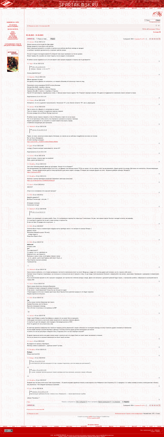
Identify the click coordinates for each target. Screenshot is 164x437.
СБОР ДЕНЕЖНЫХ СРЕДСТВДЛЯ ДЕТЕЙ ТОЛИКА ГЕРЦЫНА (13, 44)
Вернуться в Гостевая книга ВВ (35, 409)
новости (5, 8)
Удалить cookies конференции (134, 413)
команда (56, 8)
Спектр (32, 100)
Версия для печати (159, 25)
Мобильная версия (156, 25)
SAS (31, 195)
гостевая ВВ (98, 8)
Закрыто (28, 38)
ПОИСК (13, 34)
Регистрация (151, 29)
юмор (143, 8)
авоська (32, 42)
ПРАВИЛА (13, 33)
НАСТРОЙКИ (13, 36)
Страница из (139, 39)
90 (157, 39)
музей (150, 8)
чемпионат (23, 8)
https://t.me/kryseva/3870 (34, 172)
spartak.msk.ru (104, 435)
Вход (158, 29)
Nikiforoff (32, 126)
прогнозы (122, 8)
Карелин (32, 77)
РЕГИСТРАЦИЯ (13, 37)
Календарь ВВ (157, 32)
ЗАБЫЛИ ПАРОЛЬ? (12, 39)
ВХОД (12, 32)
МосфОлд (32, 164)
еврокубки (44, 8)
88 (152, 39)
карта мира (69, 8)
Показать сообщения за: (69, 401)
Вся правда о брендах (93, 424)
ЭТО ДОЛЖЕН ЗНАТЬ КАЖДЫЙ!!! (12, 25)
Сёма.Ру (158, 431)
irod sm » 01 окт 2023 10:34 (39, 130)
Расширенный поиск (154, 22)
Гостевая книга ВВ (45, 26)
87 (150, 39)
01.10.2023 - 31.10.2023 (34, 35)
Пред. (28, 402)
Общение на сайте (33, 26)
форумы (111, 8)
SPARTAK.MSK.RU (61, 435)
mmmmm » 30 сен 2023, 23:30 (40, 391)
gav (31, 388)
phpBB (90, 416)
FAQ (145, 29)
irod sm (31, 155)
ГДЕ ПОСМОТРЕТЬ (12, 29)
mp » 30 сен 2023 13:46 (38, 361)
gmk (31, 145)
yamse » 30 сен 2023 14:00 (39, 370)
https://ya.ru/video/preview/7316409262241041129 (40, 180)
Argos (31, 63)
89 (154, 39)
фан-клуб (134, 8)
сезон (13, 8)
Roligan (32, 358)
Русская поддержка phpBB (93, 418)
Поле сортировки (93, 401)
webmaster (157, 430)
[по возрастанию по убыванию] (120, 401)
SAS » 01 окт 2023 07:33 (38, 212)
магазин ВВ (84, 8)
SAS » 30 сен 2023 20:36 (38, 67)
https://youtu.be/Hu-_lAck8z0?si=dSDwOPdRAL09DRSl (42, 141)
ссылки (159, 8)
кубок (34, 8)
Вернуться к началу (159, 61)
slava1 (31, 184)
